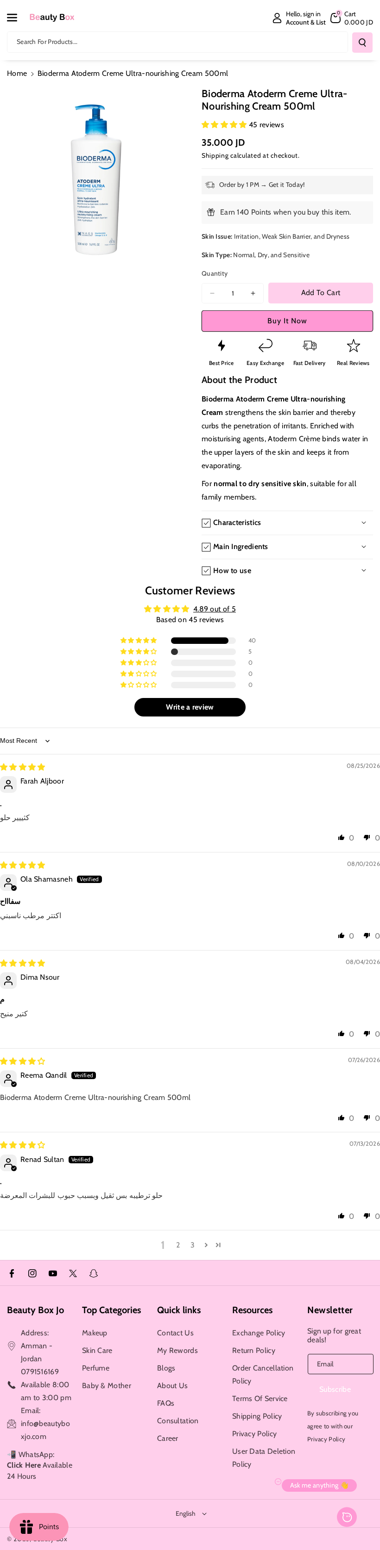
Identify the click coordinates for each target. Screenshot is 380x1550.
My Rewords (177, 1350)
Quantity (215, 273)
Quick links (179, 1309)
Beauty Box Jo (35, 1309)
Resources (252, 1309)
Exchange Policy (258, 1332)
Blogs (166, 1368)
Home (17, 73)
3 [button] (192, 1245)
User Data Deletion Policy (263, 1458)
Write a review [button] (190, 707)
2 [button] (178, 1245)
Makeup (95, 1332)
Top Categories (111, 1309)
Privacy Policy (254, 1433)
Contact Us (175, 1332)
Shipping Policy (257, 1416)
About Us (172, 1385)
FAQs (165, 1403)
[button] (17, 17)
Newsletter (330, 1309)
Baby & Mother (106, 1385)
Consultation (178, 1420)
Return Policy (253, 1350)
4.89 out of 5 (214, 609)
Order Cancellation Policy (262, 1374)
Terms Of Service (260, 1398)
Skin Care (97, 1350)
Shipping (215, 155)
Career (167, 1438)
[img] (22, 767)
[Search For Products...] (362, 42)
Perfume (95, 1368)
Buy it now (287, 320)
